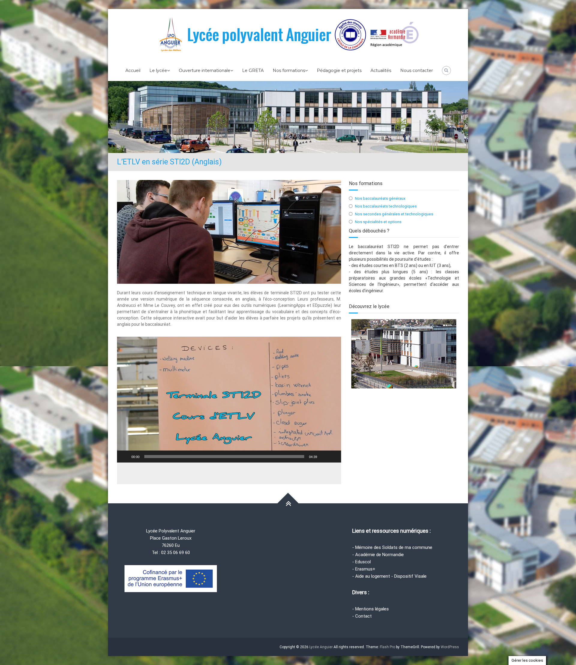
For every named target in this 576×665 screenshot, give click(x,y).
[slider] (224, 456)
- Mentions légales (370, 609)
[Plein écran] (333, 457)
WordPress (450, 647)
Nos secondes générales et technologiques (394, 214)
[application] (229, 400)
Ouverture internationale (204, 70)
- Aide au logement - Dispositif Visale (389, 576)
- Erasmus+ (363, 569)
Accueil (132, 70)
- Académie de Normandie (378, 554)
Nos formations (289, 70)
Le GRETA (253, 70)
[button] (229, 400)
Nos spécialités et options (378, 222)
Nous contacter (416, 70)
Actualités (380, 70)
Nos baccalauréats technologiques (386, 206)
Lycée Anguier (321, 647)
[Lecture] (125, 457)
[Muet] (324, 457)
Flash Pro (387, 647)
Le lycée (158, 70)
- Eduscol (361, 562)
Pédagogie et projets (339, 70)
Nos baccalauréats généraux (380, 198)
